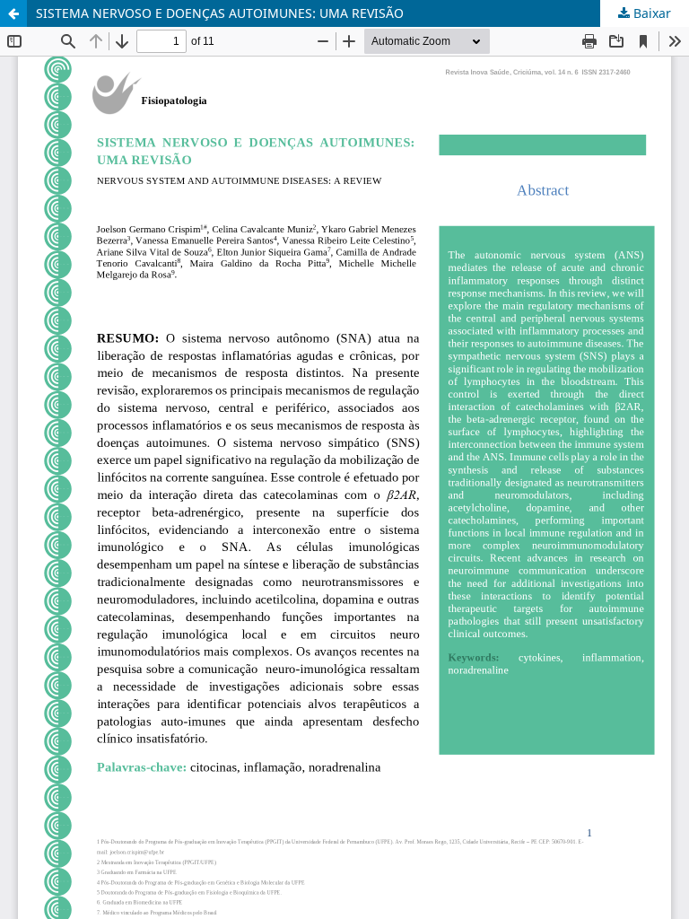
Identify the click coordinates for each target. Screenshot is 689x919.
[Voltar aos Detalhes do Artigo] (13, 13)
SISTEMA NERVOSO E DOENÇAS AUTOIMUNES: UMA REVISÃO (220, 13)
